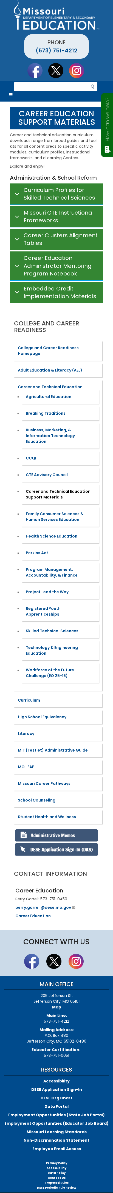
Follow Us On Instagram (79, 70)
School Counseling (36, 800)
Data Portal (56, 1106)
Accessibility (56, 1081)
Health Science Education (51, 536)
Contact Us (57, 1178)
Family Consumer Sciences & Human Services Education (54, 516)
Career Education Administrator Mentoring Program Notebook (58, 265)
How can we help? (107, 119)
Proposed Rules (57, 1183)
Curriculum (29, 700)
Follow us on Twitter (58, 70)
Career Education (33, 916)
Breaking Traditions (46, 413)
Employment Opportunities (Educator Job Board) (56, 1123)
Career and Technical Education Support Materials (58, 494)
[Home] (56, 15)
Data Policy (57, 1173)
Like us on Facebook (37, 70)
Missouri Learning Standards (57, 1132)
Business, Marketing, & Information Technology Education (50, 435)
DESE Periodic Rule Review (56, 1188)
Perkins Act (37, 553)
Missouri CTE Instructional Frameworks (59, 216)
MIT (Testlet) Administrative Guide (53, 750)
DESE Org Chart (56, 1098)
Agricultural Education (48, 396)
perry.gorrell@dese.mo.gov (43, 907)
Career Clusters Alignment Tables (61, 239)
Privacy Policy (56, 1163)
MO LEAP (26, 767)
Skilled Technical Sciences (52, 631)
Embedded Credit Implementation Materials (60, 292)
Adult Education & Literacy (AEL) (50, 370)
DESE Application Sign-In (56, 1089)
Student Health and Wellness (47, 817)
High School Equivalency (42, 717)
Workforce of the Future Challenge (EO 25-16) (50, 672)
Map (56, 1007)
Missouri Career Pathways (44, 783)
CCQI (31, 458)
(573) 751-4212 (56, 50)
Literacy (26, 733)
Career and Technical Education (50, 387)
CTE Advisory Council (47, 474)
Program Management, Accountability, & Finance (52, 572)
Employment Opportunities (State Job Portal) (56, 1115)
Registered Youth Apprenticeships (43, 611)
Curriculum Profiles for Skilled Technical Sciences (59, 194)
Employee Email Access (56, 1149)
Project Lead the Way (47, 592)
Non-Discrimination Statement (56, 1140)
